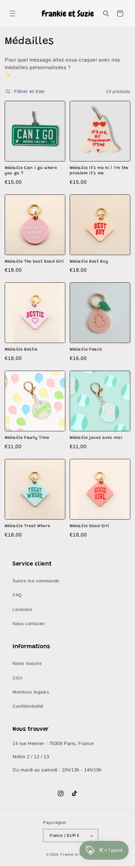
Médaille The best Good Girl (34, 261)
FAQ (17, 594)
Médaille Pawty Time (27, 438)
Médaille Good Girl (89, 526)
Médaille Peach (86, 349)
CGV (18, 677)
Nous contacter (29, 623)
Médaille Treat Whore (27, 526)
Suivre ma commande (36, 580)
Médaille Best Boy (89, 261)
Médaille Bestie (21, 349)
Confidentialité (28, 706)
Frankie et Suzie (75, 854)
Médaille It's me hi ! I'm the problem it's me (99, 170)
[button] (12, 13)
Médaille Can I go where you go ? (31, 170)
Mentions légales (31, 691)
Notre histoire (27, 663)
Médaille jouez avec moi (96, 438)
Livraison (22, 609)
